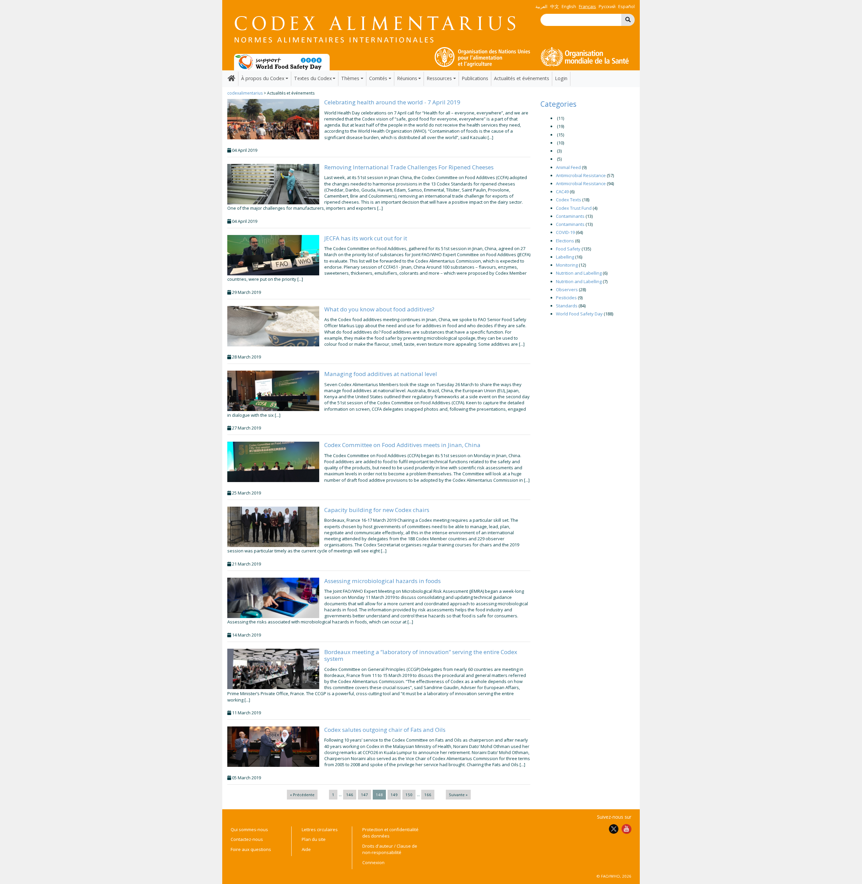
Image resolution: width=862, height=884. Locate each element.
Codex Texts (568, 200)
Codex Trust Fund (574, 208)
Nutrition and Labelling (579, 273)
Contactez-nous (247, 839)
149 (394, 794)
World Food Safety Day (579, 314)
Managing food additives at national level (380, 374)
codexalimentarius (245, 93)
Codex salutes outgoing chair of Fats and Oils (384, 730)
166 (427, 794)
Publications (475, 78)
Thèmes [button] (350, 78)
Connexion (373, 862)
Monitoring (567, 265)
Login (561, 78)
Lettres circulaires (320, 829)
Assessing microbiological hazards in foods (382, 581)
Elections (565, 241)
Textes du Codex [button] (313, 78)
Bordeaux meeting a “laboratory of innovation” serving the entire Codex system (420, 655)
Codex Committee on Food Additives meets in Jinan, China (402, 445)
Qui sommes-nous (249, 829)
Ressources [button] (439, 78)
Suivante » (458, 794)
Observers (567, 289)
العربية (541, 6)
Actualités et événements (521, 78)
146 (349, 794)
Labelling (565, 257)
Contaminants (570, 216)
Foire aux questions (251, 849)
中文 (554, 6)
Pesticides (566, 298)
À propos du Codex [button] (262, 78)
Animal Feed (568, 167)
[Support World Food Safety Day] (282, 62)
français (587, 6)
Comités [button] (378, 78)
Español (626, 6)
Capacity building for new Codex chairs (376, 510)
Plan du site (314, 839)
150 (408, 794)
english (569, 6)
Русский (607, 6)
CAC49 (562, 192)
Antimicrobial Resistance (581, 175)
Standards (566, 306)
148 (379, 794)
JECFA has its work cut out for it (365, 238)
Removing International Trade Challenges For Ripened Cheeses (409, 167)
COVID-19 (565, 232)
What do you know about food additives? (379, 309)
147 (364, 794)
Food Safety (568, 249)
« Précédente (302, 794)
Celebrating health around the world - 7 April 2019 (392, 102)
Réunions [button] (407, 78)
